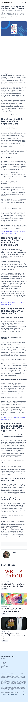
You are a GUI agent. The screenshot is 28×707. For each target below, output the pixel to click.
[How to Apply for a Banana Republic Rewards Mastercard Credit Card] (14, 629)
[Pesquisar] (22, 2)
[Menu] (26, 3)
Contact (3, 663)
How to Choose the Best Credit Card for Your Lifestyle (13, 610)
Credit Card (4, 588)
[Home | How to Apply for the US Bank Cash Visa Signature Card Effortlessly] (7, 2)
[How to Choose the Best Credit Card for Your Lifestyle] (14, 604)
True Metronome (5, 667)
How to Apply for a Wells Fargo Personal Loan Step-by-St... (13, 585)
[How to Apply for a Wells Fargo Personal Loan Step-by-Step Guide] (14, 579)
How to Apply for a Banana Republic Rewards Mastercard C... (13, 636)
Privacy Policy (4, 665)
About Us (3, 662)
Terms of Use (4, 666)
